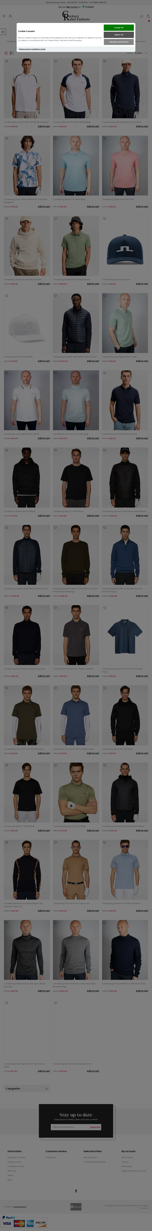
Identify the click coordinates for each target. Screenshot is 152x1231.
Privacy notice (25, 49)
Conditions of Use (38, 49)
